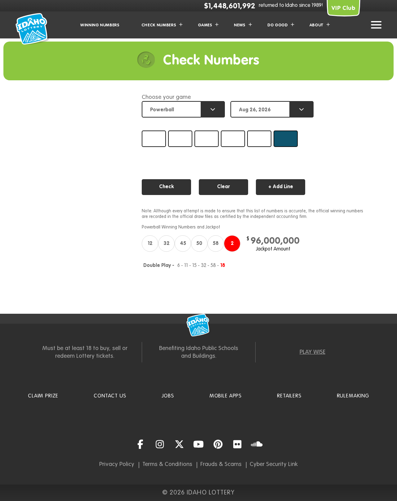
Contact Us (110, 396)
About (316, 25)
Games (205, 25)
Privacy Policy (116, 464)
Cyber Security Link (274, 464)
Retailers (289, 396)
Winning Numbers (100, 25)
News (240, 25)
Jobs (168, 396)
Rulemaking (353, 396)
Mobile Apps (225, 396)
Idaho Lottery (198, 325)
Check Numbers (158, 25)
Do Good (277, 25)
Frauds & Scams (221, 464)
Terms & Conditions (167, 464)
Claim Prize (43, 396)
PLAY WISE (312, 352)
